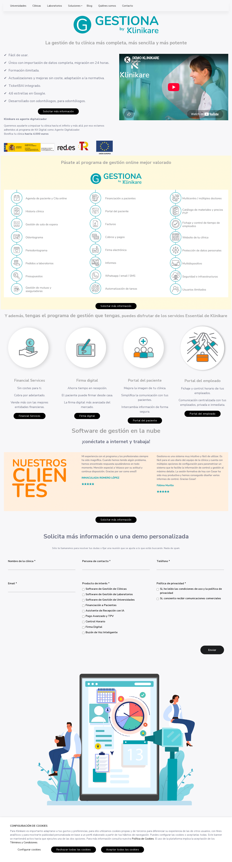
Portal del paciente (145, 420)
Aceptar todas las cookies (122, 849)
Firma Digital (94, 627)
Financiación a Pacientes (101, 605)
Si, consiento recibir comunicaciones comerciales (190, 598)
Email (11, 583)
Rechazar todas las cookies (73, 849)
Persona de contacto (95, 561)
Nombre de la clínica (20, 561)
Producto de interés (95, 583)
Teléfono (162, 561)
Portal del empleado (203, 413)
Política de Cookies (143, 838)
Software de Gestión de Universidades (110, 600)
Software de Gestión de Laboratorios (109, 594)
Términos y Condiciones (23, 842)
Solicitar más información (58, 111)
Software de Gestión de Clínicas (106, 589)
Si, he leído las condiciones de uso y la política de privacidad (191, 591)
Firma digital (87, 416)
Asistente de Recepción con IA (105, 610)
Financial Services (29, 416)
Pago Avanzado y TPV (100, 616)
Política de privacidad (170, 583)
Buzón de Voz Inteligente (102, 632)
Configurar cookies (29, 849)
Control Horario (95, 621)
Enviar (212, 650)
